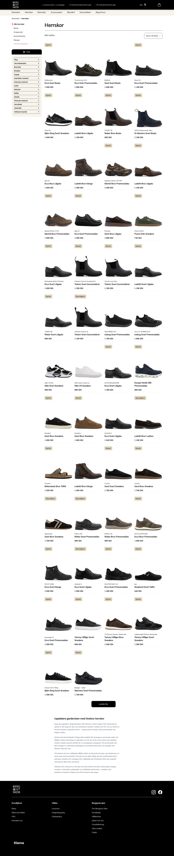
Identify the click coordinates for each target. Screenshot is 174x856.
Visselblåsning (98, 824)
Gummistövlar (19, 36)
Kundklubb (96, 812)
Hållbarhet (96, 816)
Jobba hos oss (98, 820)
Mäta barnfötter (18, 812)
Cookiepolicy (57, 816)
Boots (16, 28)
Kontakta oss (17, 820)
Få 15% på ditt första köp (106, 5)
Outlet (94, 832)
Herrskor (25, 18)
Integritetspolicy (58, 812)
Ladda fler (103, 704)
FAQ (13, 816)
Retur (14, 808)
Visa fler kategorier (21, 44)
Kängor (17, 40)
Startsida (15, 18)
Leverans (56, 808)
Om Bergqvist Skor (100, 808)
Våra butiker (97, 828)
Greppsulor (18, 32)
